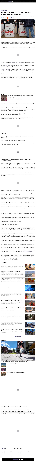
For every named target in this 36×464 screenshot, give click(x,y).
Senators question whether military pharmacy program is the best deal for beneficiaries (12, 279)
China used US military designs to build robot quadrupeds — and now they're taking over (14, 361)
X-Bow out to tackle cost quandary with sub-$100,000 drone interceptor (11, 272)
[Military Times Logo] (11, 1)
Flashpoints (23, 1)
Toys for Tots (6, 65)
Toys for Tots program (6, 69)
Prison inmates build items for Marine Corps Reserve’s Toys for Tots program (20, 95)
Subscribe (11, 452)
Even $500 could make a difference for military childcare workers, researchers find (12, 265)
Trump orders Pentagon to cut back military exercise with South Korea (15, 372)
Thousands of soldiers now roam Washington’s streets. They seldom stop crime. (14, 416)
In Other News (3, 262)
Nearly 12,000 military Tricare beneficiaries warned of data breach (12, 285)
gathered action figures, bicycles (16, 62)
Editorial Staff (20, 456)
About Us (28, 452)
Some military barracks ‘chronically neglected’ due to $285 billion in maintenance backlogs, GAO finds (18, 413)
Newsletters (12, 453)
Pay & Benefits (19, 1)
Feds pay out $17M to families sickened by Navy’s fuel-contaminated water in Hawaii (12, 330)
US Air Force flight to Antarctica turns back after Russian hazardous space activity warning (16, 411)
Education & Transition (29, 1)
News (15, 1)
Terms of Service (4, 453)
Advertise (19, 452)
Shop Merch (12, 456)
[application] (18, 351)
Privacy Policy (4, 452)
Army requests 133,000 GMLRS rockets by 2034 (13, 363)
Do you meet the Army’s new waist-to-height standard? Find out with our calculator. (12, 308)
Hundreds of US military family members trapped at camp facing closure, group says (15, 409)
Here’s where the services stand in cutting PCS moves (10, 314)
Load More (18, 336)
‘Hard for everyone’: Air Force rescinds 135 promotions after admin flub (12, 301)
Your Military (4, 10)
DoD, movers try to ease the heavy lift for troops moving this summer (12, 322)
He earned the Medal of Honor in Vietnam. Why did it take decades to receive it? (14, 406)
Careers (28, 453)
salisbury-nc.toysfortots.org (27, 251)
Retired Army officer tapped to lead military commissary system (11, 293)
